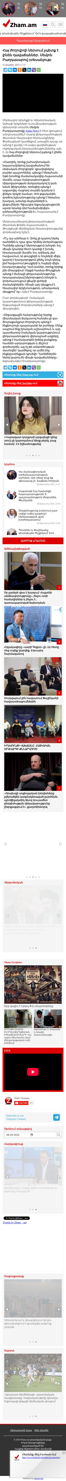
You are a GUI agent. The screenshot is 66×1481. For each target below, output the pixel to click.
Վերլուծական (13, 882)
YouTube (27, 383)
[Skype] (10, 70)
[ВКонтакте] (15, 70)
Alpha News (32, 130)
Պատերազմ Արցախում (33, 40)
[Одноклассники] (20, 70)
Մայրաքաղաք (14, 1276)
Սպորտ (9, 1350)
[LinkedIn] (29, 70)
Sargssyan (38, 1478)
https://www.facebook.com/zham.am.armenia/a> (41, 1457)
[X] (24, 70)
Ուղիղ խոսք (12, 393)
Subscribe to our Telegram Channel (16, 1117)
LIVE (7, 1050)
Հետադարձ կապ (21, 1430)
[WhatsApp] (39, 70)
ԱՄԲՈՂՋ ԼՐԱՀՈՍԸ (33, 540)
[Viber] (34, 70)
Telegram (27, 374)
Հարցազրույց (13, 1144)
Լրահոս (9, 464)
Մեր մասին (41, 1430)
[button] (7, 424)
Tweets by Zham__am (15, 1222)
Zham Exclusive (13, 962)
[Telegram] (5, 70)
